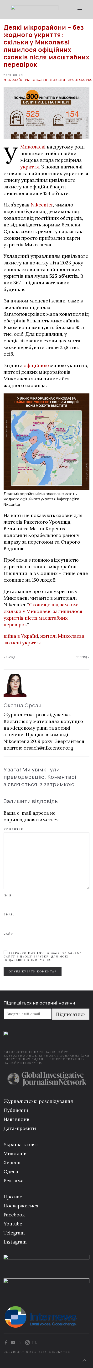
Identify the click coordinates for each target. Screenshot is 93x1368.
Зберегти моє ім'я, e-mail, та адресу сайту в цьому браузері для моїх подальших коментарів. (43, 956)
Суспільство (80, 79)
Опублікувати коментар (33, 971)
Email (9, 914)
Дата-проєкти (20, 1128)
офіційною (36, 365)
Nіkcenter (42, 205)
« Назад (9, 657)
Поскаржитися (21, 1206)
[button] (79, 9)
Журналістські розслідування (38, 1101)
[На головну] (35, 9)
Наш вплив (16, 1119)
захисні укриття (22, 643)
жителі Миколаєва (62, 636)
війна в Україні (21, 636)
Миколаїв (13, 79)
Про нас (13, 1197)
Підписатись (71, 1014)
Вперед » (82, 657)
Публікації (16, 1110)
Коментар (13, 829)
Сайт (8, 933)
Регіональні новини (45, 79)
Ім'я (7, 895)
